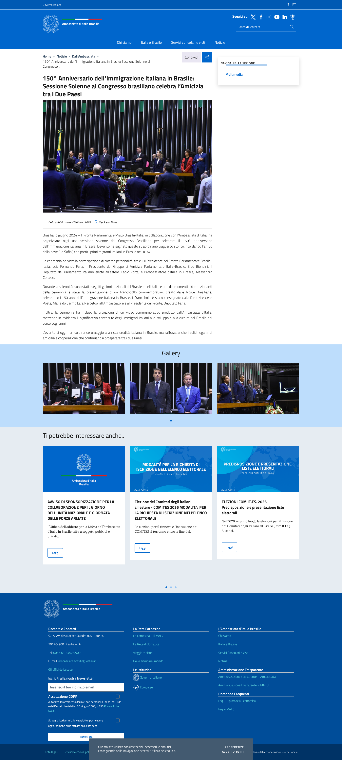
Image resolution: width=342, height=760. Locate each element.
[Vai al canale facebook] (260, 16)
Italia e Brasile (227, 644)
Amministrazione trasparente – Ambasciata (247, 676)
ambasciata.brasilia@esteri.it (77, 661)
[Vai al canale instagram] (268, 16)
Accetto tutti (233, 751)
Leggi (57, 552)
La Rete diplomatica (146, 644)
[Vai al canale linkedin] (284, 16)
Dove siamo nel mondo (148, 661)
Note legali (51, 752)
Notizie (62, 56)
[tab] (171, 421)
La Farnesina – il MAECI (148, 635)
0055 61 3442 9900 (66, 652)
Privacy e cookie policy (78, 752)
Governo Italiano (52, 5)
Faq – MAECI (226, 709)
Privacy (108, 706)
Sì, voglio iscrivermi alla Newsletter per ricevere (75, 720)
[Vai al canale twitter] (252, 16)
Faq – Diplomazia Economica (237, 700)
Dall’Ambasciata (83, 56)
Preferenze (234, 747)
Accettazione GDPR (62, 696)
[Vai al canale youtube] (276, 16)
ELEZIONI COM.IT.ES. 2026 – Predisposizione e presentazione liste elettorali (253, 507)
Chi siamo (224, 635)
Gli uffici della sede (60, 669)
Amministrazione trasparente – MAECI (243, 685)
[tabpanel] (84, 390)
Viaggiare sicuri (142, 652)
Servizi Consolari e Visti (233, 652)
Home (47, 56)
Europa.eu (146, 687)
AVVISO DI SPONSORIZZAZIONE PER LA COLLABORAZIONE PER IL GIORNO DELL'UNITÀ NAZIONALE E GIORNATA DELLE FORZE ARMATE (81, 510)
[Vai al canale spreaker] (292, 16)
